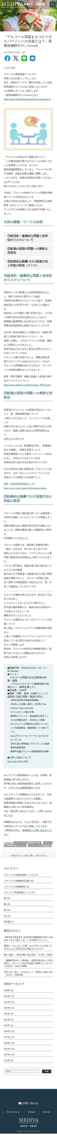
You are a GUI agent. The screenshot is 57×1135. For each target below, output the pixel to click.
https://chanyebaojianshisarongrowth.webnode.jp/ (27, 99)
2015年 (7, 1049)
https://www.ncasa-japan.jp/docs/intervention (25, 488)
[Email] (32, 58)
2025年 (7, 996)
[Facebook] (7, 58)
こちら (9, 815)
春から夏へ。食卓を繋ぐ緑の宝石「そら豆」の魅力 (28, 954)
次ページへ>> (41, 855)
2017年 (7, 1037)
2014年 (7, 1054)
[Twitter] (16, 58)
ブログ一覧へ (28, 855)
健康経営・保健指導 (34, 4)
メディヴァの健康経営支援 (27, 843)
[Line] (24, 58)
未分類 (7, 921)
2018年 (7, 1031)
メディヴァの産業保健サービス (24, 787)
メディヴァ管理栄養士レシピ (17, 892)
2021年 (7, 1019)
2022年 (7, 1013)
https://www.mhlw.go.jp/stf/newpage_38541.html (27, 384)
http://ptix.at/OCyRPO (17, 761)
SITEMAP (31, 1112)
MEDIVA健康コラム (28, 27)
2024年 (7, 1002)
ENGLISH (46, 1112)
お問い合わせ (29, 1103)
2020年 (7, 1025)
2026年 (7, 990)
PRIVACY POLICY (13, 1112)
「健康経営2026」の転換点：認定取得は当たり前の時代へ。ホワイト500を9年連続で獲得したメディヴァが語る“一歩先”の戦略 (28, 963)
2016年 (7, 1043)
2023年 (7, 1008)
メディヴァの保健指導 (39, 845)
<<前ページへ (15, 855)
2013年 (7, 1060)
